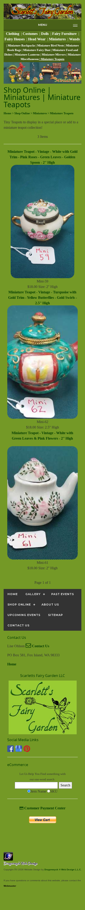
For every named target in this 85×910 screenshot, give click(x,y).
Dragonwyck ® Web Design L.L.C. (62, 869)
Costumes (31, 34)
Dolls (45, 34)
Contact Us (40, 646)
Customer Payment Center (44, 808)
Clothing (13, 34)
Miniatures (58, 39)
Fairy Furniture (65, 34)
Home (11, 664)
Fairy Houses (15, 39)
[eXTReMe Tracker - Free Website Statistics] (8, 858)
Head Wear (37, 39)
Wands (75, 39)
